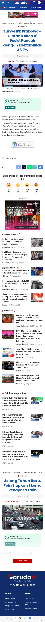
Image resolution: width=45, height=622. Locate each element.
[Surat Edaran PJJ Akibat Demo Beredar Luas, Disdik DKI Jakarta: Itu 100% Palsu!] (8, 352)
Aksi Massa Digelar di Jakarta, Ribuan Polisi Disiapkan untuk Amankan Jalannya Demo (27, 378)
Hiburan (18, 370)
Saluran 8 (11, 61)
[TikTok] (27, 585)
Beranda (4, 23)
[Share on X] (20, 618)
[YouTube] (17, 585)
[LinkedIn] (30, 585)
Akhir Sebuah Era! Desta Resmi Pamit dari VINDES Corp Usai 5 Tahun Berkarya (28, 364)
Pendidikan (19, 357)
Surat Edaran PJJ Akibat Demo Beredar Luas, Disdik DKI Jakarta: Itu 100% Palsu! (29, 351)
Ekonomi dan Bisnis (8, 263)
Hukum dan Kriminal (22, 326)
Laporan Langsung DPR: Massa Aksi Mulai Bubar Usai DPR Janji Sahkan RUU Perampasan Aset (15, 455)
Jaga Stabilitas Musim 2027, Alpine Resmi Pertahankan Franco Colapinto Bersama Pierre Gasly (15, 270)
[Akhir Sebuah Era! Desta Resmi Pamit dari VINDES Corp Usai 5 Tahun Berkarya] (8, 365)
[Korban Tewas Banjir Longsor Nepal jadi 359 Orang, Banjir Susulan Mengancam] (37, 242)
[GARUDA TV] (23, 2)
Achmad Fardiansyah (11, 501)
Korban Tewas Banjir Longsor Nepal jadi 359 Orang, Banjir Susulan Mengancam (13, 241)
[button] (4, 2)
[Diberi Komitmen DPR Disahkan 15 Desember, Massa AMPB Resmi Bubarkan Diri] (37, 417)
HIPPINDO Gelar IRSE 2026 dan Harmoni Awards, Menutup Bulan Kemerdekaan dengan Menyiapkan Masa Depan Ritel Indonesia (29, 336)
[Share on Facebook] (15, 618)
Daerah (4, 305)
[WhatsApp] (33, 585)
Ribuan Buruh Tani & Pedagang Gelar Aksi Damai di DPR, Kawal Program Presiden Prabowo (12, 437)
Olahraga (5, 276)
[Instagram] (24, 585)
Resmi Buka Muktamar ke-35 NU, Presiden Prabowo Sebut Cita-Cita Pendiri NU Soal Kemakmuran (15, 402)
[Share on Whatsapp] (29, 167)
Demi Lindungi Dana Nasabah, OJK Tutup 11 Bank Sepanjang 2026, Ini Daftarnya (15, 283)
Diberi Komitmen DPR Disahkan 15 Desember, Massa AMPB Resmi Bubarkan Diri (13, 419)
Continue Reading (22, 561)
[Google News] (21, 585)
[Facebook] (11, 585)
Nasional (10, 23)
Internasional (6, 247)
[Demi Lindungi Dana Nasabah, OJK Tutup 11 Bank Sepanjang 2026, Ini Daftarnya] (37, 284)
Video (14, 158)
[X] (14, 585)
